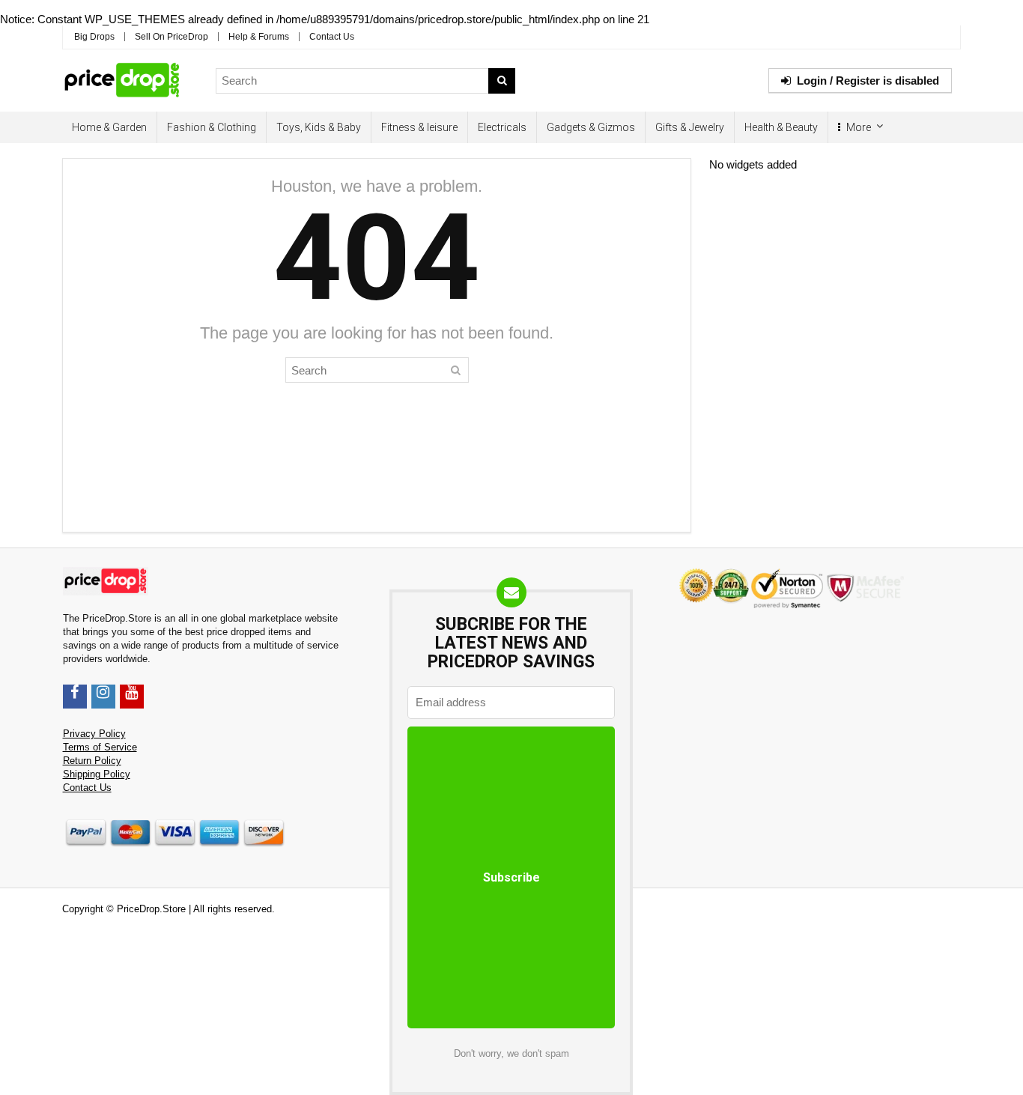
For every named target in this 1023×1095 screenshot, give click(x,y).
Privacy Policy (94, 734)
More (857, 127)
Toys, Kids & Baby (318, 127)
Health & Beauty (781, 127)
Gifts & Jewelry (689, 127)
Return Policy (92, 761)
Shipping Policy (96, 774)
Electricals (502, 127)
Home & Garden (109, 127)
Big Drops (94, 36)
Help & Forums (258, 36)
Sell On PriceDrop (171, 36)
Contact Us (331, 36)
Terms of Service (100, 747)
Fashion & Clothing (211, 127)
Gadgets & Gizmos (591, 127)
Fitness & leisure (419, 127)
